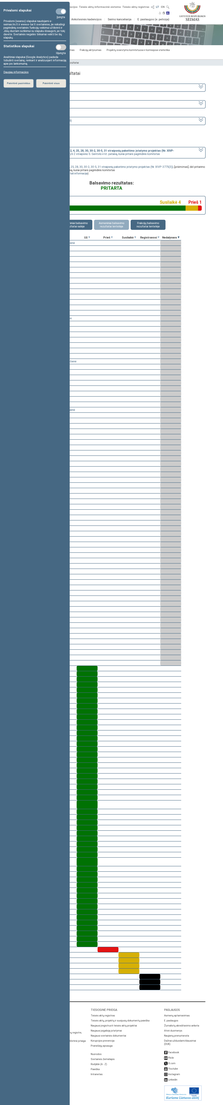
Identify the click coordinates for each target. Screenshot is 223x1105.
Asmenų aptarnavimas (177, 1015)
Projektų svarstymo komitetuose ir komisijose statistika (138, 50)
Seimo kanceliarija (119, 19)
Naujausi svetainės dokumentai (108, 1035)
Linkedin (172, 1079)
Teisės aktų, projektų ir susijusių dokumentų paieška (120, 1020)
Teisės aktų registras (135, 7)
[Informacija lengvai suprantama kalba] (167, 13)
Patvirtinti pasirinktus (18, 83)
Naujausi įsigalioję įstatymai (106, 1030)
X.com (171, 1063)
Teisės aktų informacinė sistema (100, 7)
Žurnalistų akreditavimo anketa (181, 1025)
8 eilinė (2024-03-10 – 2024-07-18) (41, 104)
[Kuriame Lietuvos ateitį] (183, 1099)
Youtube (173, 1068)
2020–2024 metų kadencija (36, 87)
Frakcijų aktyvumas (90, 50)
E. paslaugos (171, 1020)
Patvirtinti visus (51, 83)
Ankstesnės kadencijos (86, 19)
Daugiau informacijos (16, 72)
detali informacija (77, 173)
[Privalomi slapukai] (61, 11)
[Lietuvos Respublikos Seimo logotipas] (192, 11)
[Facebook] (166, 1052)
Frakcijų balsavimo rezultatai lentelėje (148, 224)
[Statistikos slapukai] (61, 47)
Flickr (171, 1057)
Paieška (95, 1069)
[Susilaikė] (135, 237)
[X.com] (166, 1063)
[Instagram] (166, 1074)
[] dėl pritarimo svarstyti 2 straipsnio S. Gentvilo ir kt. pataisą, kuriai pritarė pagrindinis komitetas (97, 152)
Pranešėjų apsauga (102, 1045)
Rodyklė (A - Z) (99, 1064)
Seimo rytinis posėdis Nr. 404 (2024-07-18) (46, 120)
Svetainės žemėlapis (103, 1059)
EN (163, 7)
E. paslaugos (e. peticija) (153, 19)
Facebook (173, 1052)
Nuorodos (96, 1054)
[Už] (89, 237)
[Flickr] (166, 1057)
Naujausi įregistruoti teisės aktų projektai (114, 1025)
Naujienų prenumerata (176, 1035)
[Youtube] (166, 1068)
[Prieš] (112, 237)
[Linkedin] (166, 1079)
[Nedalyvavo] (178, 237)
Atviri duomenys (173, 1030)
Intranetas (97, 1074)
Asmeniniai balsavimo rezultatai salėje (75, 224)
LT (157, 7)
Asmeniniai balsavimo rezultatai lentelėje (111, 224)
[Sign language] (163, 13)
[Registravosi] (158, 237)
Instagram (174, 1074)
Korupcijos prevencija (102, 1040)
